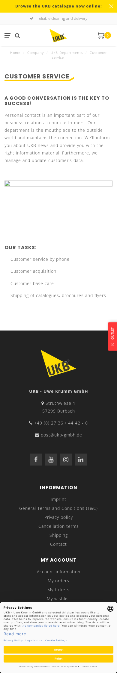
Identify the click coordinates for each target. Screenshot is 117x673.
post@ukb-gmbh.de (61, 435)
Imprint (58, 499)
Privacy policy (58, 517)
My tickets (58, 589)
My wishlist (58, 598)
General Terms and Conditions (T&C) (58, 508)
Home (15, 52)
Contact (58, 544)
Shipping (59, 535)
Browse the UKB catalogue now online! (58, 6)
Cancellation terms (58, 526)
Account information (58, 572)
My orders (58, 580)
